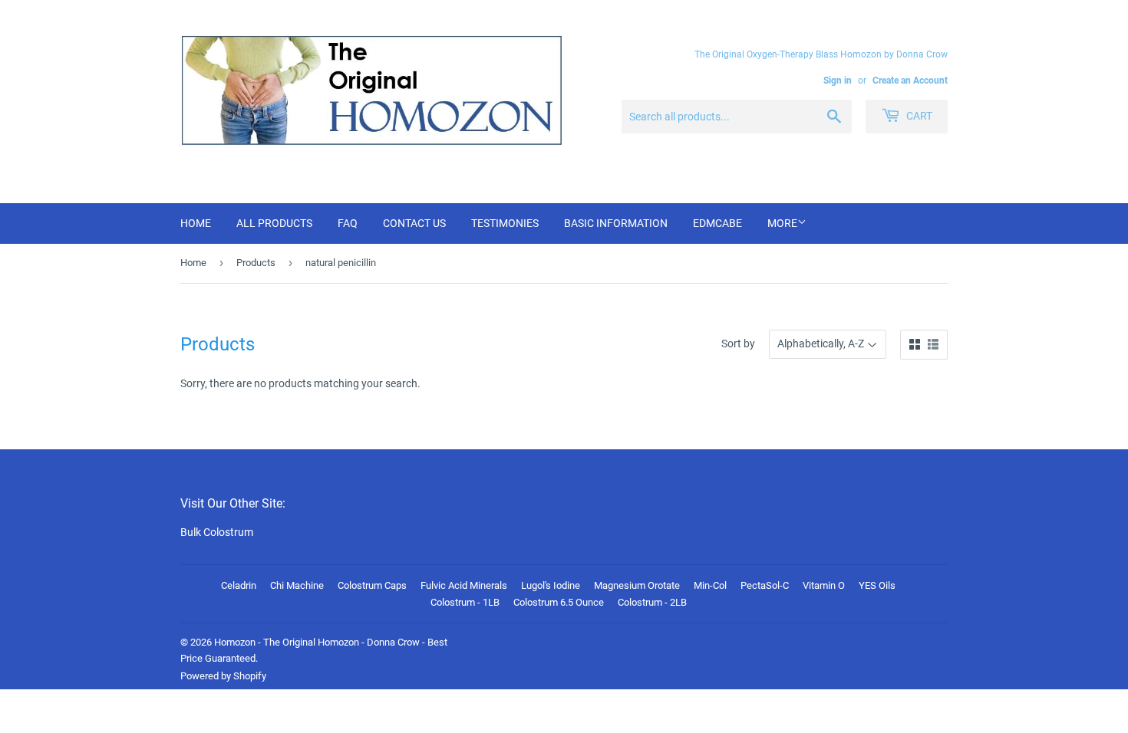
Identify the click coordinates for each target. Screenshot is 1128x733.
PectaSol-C (764, 585)
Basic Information (616, 223)
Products (255, 262)
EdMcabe (717, 223)
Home (195, 223)
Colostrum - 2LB (652, 602)
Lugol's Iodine (550, 585)
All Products (274, 223)
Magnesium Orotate (637, 585)
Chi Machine (297, 585)
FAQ (348, 223)
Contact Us (414, 223)
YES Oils (877, 585)
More (782, 223)
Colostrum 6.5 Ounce (558, 602)
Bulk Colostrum (216, 532)
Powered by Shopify (223, 676)
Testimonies (505, 223)
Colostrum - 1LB (465, 602)
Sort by (738, 343)
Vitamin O (824, 585)
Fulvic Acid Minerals (464, 585)
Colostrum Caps (372, 585)
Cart (918, 116)
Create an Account (910, 80)
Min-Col (710, 585)
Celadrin (238, 585)
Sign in (837, 80)
